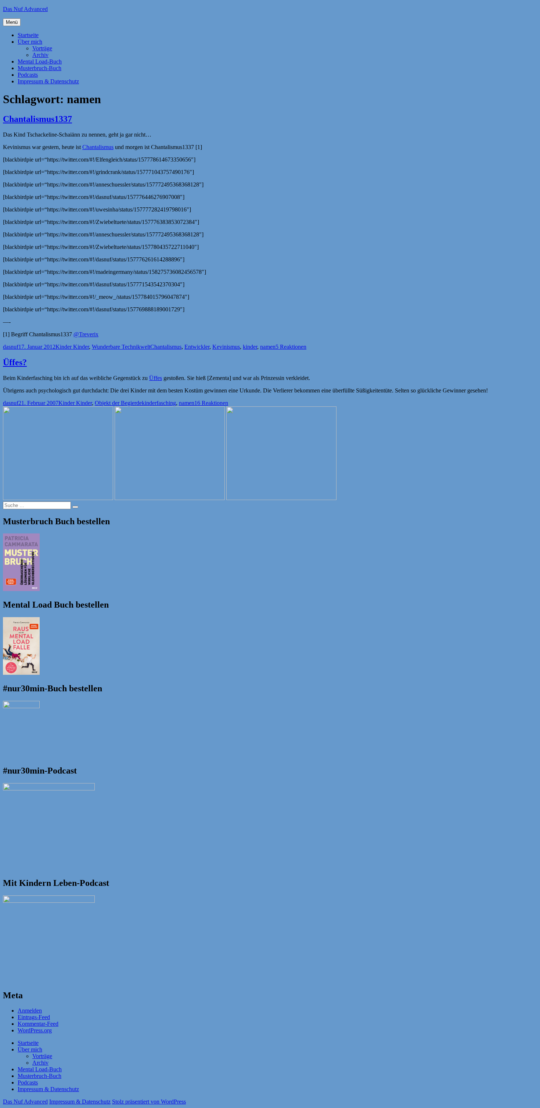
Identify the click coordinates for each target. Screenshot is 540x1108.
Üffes (155, 378)
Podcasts (28, 75)
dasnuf (10, 347)
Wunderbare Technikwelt (121, 347)
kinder (250, 347)
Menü (12, 22)
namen (268, 347)
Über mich (30, 42)
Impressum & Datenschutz (48, 81)
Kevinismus (226, 347)
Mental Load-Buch (40, 61)
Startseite (28, 35)
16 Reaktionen (211, 403)
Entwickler (196, 347)
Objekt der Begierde (118, 403)
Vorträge (42, 48)
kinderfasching (159, 403)
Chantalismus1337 (37, 119)
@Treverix (85, 334)
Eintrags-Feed (34, 1017)
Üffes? (15, 362)
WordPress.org (35, 1030)
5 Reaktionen (291, 347)
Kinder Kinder (72, 347)
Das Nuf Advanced (25, 9)
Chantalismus (98, 147)
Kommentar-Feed (38, 1024)
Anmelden (30, 1010)
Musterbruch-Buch (39, 68)
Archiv (40, 55)
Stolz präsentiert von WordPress (149, 1101)
